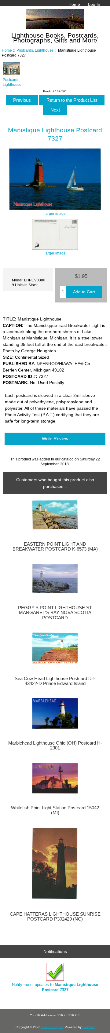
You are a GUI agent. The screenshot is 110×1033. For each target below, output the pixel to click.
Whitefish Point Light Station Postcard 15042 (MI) (55, 810)
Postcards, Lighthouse (34, 50)
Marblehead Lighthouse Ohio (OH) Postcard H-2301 (55, 745)
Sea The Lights (52, 1027)
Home (74, 4)
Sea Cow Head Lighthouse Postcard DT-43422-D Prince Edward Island (55, 681)
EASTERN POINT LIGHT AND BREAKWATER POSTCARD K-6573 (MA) (55, 546)
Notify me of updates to (55, 987)
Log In (94, 4)
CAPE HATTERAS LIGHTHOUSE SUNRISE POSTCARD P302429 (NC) (55, 916)
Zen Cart (88, 1027)
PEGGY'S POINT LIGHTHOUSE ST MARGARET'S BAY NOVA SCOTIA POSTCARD (55, 612)
